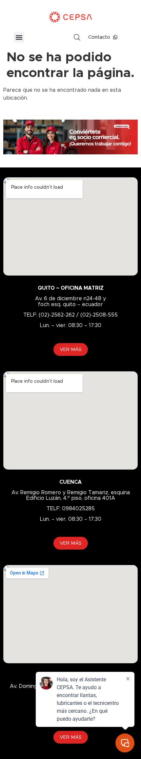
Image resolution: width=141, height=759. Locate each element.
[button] (18, 37)
